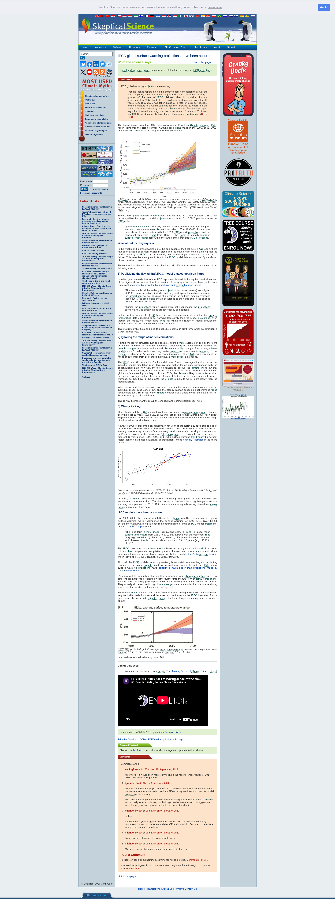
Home (85, 47)
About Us (167, 888)
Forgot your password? (91, 193)
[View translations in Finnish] (142, 16)
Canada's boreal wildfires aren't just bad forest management (96, 354)
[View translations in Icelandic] (170, 16)
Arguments (100, 47)
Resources (134, 47)
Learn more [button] (215, 7)
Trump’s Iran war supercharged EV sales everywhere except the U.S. (96, 214)
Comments (152, 47)
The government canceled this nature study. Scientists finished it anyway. (97, 327)
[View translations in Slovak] (231, 16)
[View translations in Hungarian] (164, 16)
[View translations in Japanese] (186, 16)
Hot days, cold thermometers (95, 338)
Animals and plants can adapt (98, 123)
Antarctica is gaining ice (96, 130)
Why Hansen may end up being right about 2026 (96, 309)
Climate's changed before (97, 96)
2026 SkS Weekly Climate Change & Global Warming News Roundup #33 (97, 258)
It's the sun (90, 100)
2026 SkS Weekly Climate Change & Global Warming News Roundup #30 (97, 343)
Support (231, 47)
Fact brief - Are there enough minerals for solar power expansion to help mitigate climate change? (95, 275)
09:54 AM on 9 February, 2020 (162, 832)
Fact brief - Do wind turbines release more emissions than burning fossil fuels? (95, 221)
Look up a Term (99, 896)
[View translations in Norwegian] (209, 16)
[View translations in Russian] (226, 16)
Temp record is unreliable (96, 119)
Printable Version (127, 739)
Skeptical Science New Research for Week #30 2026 (97, 349)
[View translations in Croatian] (114, 16)
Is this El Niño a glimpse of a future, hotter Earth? (95, 246)
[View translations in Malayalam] (203, 16)
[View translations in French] (147, 16)
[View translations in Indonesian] (175, 16)
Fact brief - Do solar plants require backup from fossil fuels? (97, 334)
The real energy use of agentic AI (97, 269)
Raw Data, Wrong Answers (94, 254)
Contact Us (191, 888)
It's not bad (90, 104)
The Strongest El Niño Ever (94, 365)
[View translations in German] (153, 16)
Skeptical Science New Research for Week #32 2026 (97, 294)
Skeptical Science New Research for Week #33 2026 (97, 265)
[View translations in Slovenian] (237, 16)
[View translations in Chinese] (108, 16)
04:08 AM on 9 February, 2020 (153, 783)
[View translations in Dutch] (131, 16)
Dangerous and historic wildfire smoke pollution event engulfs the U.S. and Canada (96, 360)
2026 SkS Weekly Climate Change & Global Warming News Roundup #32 (97, 288)
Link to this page (202, 62)
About (217, 47)
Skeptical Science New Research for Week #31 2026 (97, 321)
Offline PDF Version (151, 739)
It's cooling (90, 111)
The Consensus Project (176, 47)
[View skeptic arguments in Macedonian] (198, 16)
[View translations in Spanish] (242, 16)
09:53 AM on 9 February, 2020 (162, 810)
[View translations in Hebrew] (159, 16)
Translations (201, 47)
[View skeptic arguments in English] (97, 16)
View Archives (173, 732)
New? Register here (102, 189)
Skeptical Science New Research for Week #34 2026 (97, 241)
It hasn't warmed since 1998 (97, 127)
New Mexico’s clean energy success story (94, 299)
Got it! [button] (324, 7)
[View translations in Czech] (119, 16)
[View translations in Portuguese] (220, 16)
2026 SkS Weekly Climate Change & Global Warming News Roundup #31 (97, 315)
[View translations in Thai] (253, 16)
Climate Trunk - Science (93, 251)
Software (117, 47)
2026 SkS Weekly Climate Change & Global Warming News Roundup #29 (97, 370)
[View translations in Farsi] (136, 16)
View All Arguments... (95, 134)
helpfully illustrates (193, 439)
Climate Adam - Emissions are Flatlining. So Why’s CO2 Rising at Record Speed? (96, 228)
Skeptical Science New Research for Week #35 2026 (97, 208)
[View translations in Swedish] (248, 16)
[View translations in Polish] (214, 16)
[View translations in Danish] (125, 16)
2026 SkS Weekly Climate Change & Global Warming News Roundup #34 (97, 235)
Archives (86, 377)
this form (137, 750)
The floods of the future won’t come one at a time (96, 282)
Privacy (178, 888)
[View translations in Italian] (181, 16)
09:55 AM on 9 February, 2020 (162, 843)
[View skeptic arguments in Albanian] (103, 16)
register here (133, 868)
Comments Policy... (197, 859)
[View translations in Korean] (192, 16)
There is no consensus (95, 107)
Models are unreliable (95, 115)
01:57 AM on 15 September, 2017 (159, 769)
